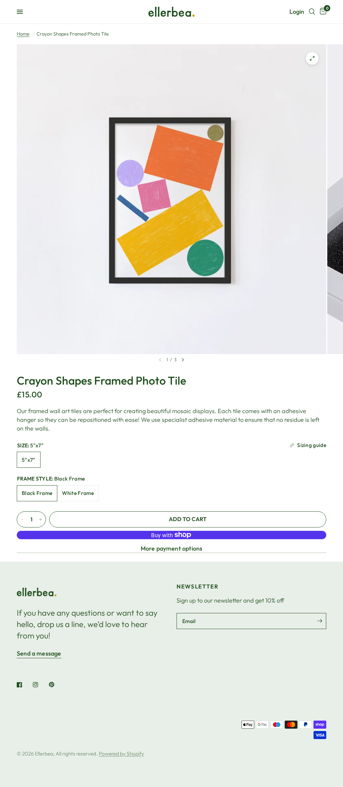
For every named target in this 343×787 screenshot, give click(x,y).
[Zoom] (312, 58)
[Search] (312, 11)
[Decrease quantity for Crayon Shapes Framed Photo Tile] (22, 519)
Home (23, 34)
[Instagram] (40, 684)
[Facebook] (24, 684)
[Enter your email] (319, 621)
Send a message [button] (39, 653)
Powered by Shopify (121, 753)
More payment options (172, 548)
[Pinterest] (56, 684)
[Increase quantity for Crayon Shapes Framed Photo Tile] (41, 519)
